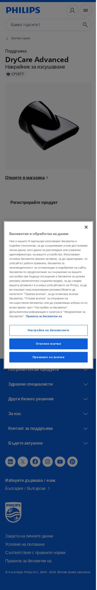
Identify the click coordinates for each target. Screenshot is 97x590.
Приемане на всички (46, 357)
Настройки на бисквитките (47, 330)
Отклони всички (46, 343)
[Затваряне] (83, 227)
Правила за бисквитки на (66, 316)
